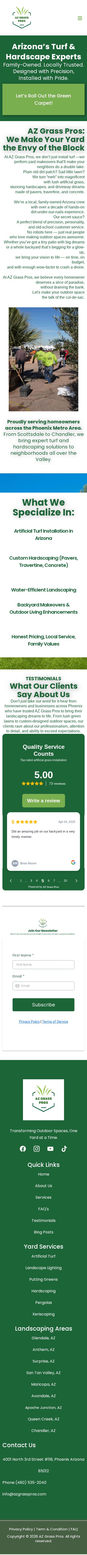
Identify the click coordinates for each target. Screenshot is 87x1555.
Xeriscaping (43, 1314)
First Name (23, 955)
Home (43, 1174)
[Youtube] (50, 1148)
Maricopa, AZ (43, 1384)
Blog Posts (43, 1232)
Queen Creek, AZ (43, 1419)
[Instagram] (37, 1148)
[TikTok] (64, 1148)
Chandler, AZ (43, 1430)
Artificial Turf (43, 1256)
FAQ (74, 1529)
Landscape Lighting (43, 1268)
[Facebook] (23, 1148)
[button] (80, 18)
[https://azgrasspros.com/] (22, 18)
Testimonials (44, 1220)
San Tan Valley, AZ (43, 1373)
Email (18, 976)
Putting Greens (43, 1279)
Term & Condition (52, 1529)
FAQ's (43, 1209)
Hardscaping (43, 1291)
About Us (43, 1186)
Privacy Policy (29, 1022)
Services (43, 1197)
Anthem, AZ (44, 1349)
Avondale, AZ (43, 1396)
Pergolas (43, 1302)
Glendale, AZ (43, 1338)
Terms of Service (55, 1022)
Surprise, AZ (44, 1361)
